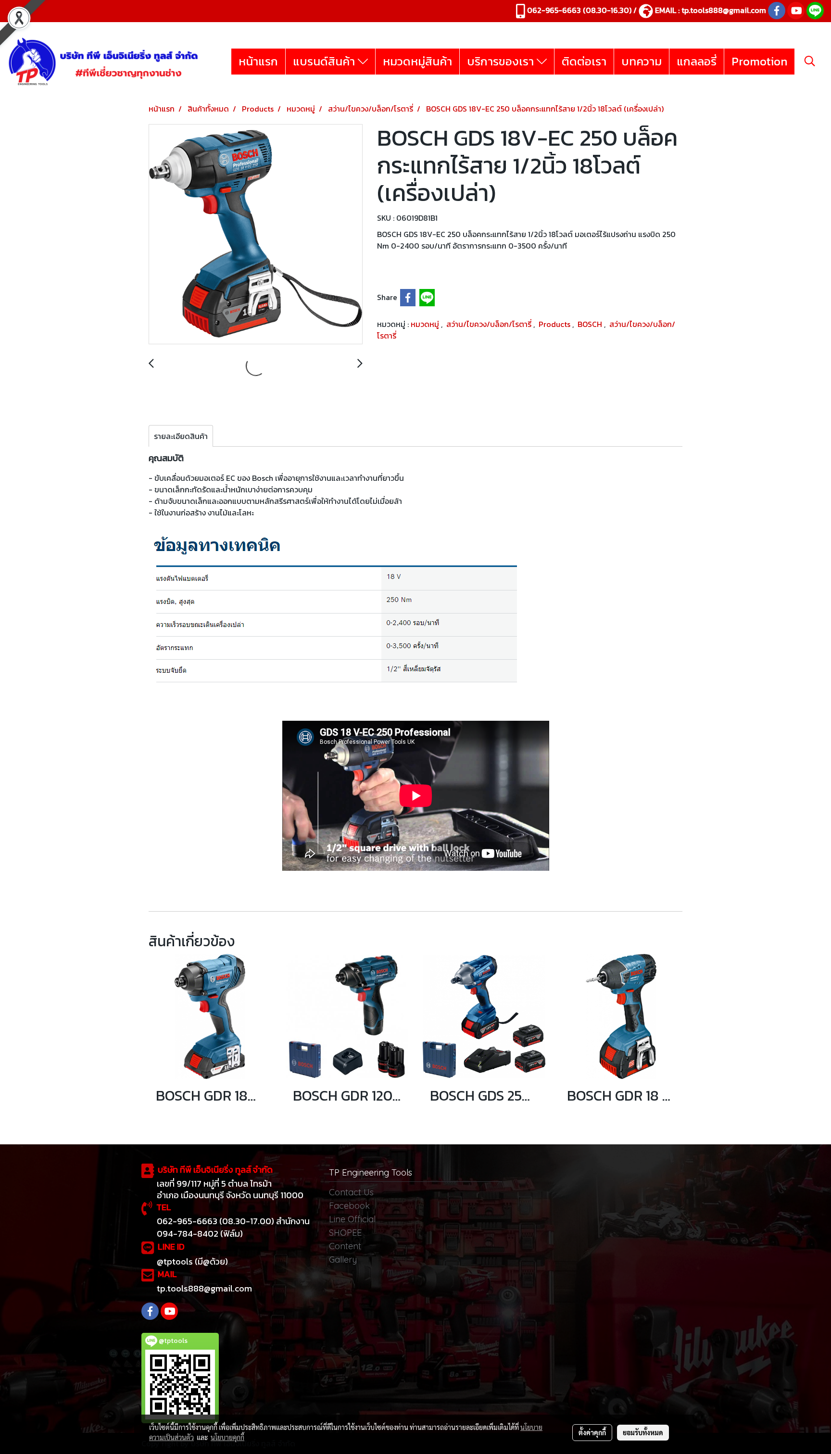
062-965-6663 (554, 10)
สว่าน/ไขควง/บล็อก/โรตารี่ (489, 324)
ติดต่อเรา (584, 61)
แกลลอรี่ (697, 61)
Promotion (759, 61)
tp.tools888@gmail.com (723, 10)
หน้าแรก (258, 61)
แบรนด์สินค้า (325, 61)
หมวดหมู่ (426, 324)
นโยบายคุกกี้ (227, 1437)
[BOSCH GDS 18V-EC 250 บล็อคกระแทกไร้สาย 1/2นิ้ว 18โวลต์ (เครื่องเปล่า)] (255, 235)
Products (555, 324)
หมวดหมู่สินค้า (417, 61)
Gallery (343, 1259)
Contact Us (351, 1192)
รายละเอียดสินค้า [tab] (181, 436)
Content (345, 1246)
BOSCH (591, 324)
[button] (809, 61)
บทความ (641, 61)
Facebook (349, 1205)
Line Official (352, 1219)
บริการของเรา (502, 61)
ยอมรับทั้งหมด (643, 1432)
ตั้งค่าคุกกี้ (592, 1432)
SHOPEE (345, 1232)
